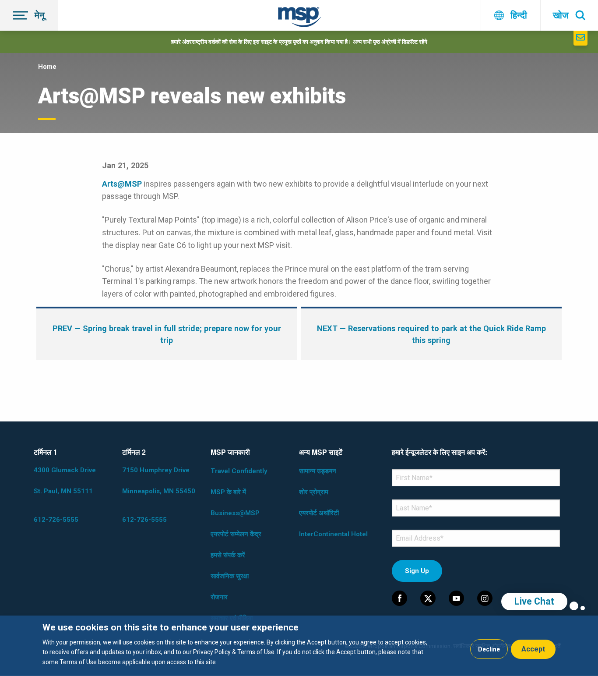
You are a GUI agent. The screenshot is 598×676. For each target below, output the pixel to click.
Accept (533, 649)
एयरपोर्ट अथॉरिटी (319, 513)
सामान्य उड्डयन (317, 471)
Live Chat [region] (534, 601)
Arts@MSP (122, 183)
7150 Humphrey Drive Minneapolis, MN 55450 (158, 480)
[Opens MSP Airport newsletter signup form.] (580, 38)
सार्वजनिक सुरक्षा (230, 576)
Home (47, 67)
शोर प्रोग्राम (313, 492)
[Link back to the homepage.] (299, 18)
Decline (489, 649)
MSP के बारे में (228, 492)
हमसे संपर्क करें (228, 555)
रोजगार (219, 597)
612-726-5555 (56, 520)
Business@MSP (235, 513)
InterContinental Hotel (333, 534)
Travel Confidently (239, 471)
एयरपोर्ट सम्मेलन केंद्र (236, 534)
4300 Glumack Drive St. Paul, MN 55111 (65, 480)
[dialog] (299, 646)
